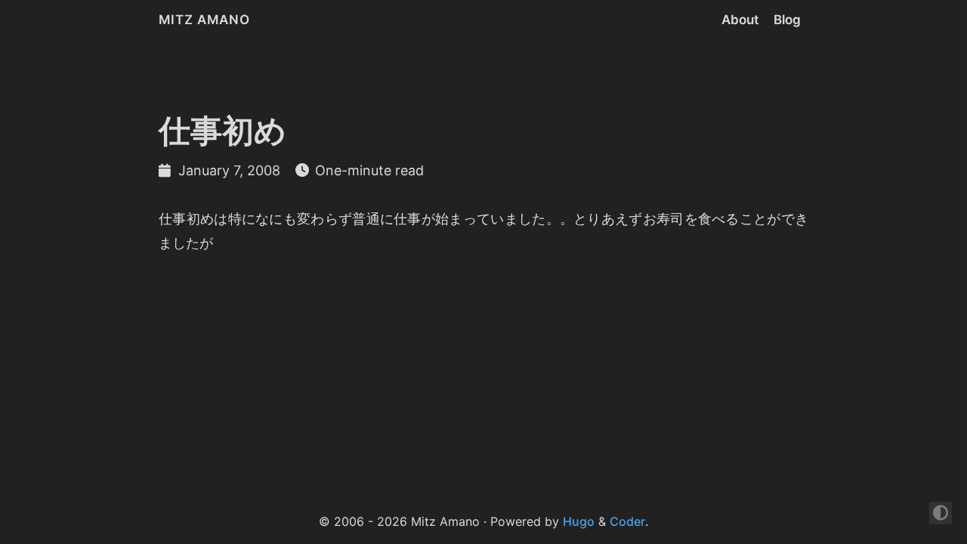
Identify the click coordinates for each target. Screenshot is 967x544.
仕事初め (222, 130)
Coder (627, 521)
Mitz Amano (204, 19)
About (739, 19)
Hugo (579, 521)
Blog (787, 19)
